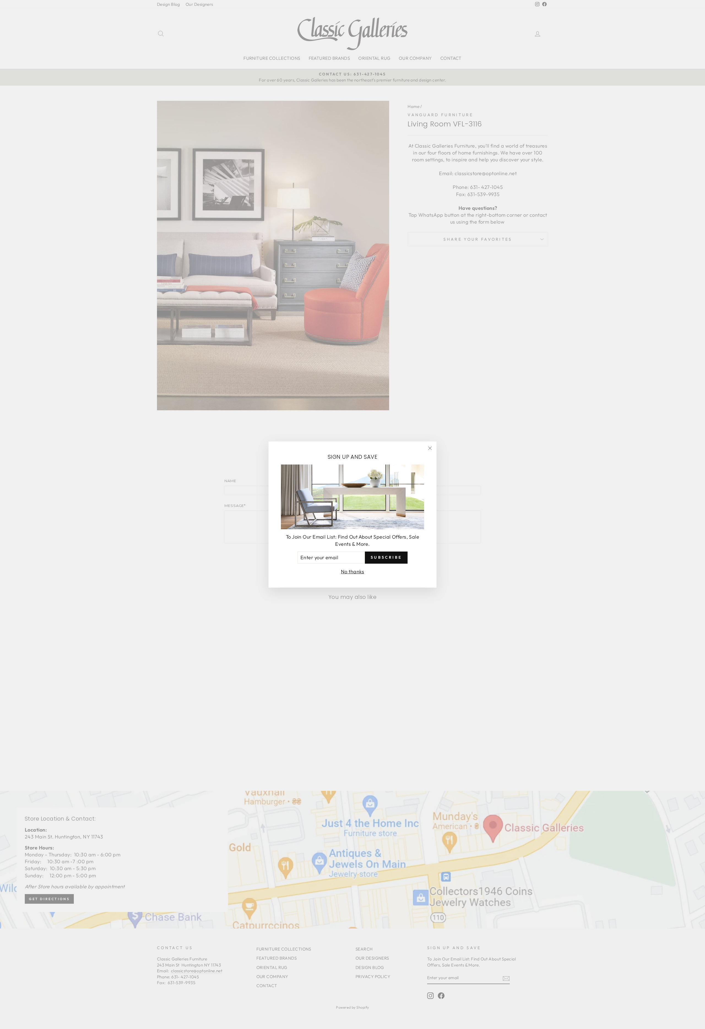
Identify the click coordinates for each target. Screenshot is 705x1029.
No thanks (352, 571)
